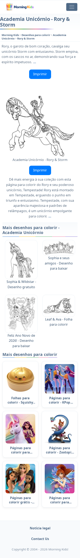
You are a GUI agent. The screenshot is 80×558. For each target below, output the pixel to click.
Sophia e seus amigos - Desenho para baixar (59, 263)
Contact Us (40, 539)
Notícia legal (40, 528)
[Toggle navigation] (72, 7)
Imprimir (40, 74)
